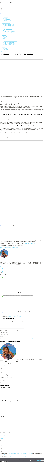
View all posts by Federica (5, 266)
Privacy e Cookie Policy (27, 453)
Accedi (29, 456)
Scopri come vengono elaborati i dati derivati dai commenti (31, 338)
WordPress (25, 456)
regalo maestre (15, 247)
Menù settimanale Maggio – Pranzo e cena (16, 315)
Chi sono (1, 434)
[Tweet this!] (1, 248)
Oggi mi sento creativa (30, 243)
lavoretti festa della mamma (5, 247)
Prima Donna (10, 456)
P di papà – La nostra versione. (25, 295)
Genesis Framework (18, 456)
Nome (1, 330)
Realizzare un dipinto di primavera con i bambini (29, 311)
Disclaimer (20, 453)
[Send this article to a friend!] (4, 248)
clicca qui (39, 460)
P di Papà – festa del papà (22, 312)
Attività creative (3, 51)
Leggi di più (5, 461)
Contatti (1, 438)
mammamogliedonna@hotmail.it (6, 365)
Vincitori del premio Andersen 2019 (15, 316)
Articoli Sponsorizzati (4, 437)
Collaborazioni (3, 435)
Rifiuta (1, 461)
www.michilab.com (3, 454)
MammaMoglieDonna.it (12, 453)
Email (1, 332)
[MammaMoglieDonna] (5, 13)
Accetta (42, 460)
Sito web (1, 334)
